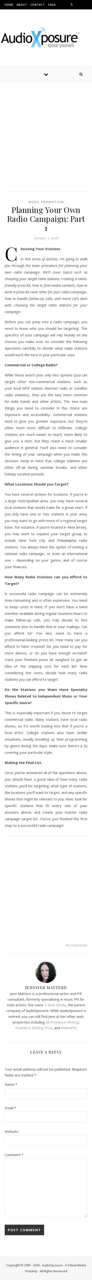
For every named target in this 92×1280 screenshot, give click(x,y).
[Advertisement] (46, 138)
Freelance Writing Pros (33, 1027)
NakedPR (68, 1027)
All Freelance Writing (62, 1022)
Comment (14, 1154)
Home (9, 4)
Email (10, 1107)
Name (11, 1084)
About (22, 4)
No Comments (76, 945)
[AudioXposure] (46, 37)
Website (11, 1131)
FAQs (52, 4)
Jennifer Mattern (46, 987)
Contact (37, 4)
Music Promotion (46, 202)
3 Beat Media (55, 1005)
